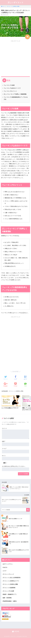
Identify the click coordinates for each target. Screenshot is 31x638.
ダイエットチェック (8, 574)
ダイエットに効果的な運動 (16, 391)
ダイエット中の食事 (8, 591)
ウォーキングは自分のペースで (12, 88)
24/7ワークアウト (8, 564)
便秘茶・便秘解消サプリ (10, 594)
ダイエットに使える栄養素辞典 (11, 577)
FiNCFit (5, 567)
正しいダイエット (16, 2)
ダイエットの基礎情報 (9, 587)
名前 (3, 441)
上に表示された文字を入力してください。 (14, 466)
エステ (4, 570)
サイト (4, 455)
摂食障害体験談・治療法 (10, 601)
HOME (16, 631)
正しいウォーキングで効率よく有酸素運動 (15, 94)
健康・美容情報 (7, 597)
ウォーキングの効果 (9, 85)
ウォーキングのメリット (10, 91)
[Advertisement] (15, 58)
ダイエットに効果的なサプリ (11, 581)
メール (4, 448)
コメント (4, 428)
